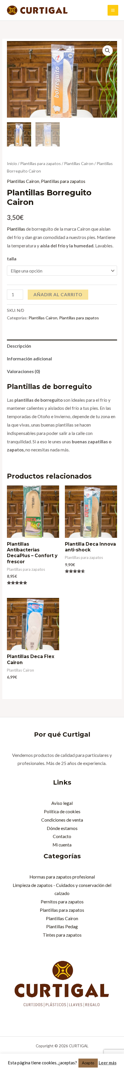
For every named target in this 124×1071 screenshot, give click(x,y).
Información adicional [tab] (29, 358)
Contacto (62, 836)
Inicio (12, 163)
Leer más (108, 1062)
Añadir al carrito (57, 294)
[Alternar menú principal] (113, 10)
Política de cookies (62, 811)
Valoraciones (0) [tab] (23, 371)
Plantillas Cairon (78, 163)
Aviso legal (62, 803)
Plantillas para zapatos (40, 163)
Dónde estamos (62, 828)
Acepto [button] (88, 1063)
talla (11, 258)
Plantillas (16, 228)
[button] (107, 50)
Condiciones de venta (62, 819)
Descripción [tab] (19, 346)
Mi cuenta (62, 844)
